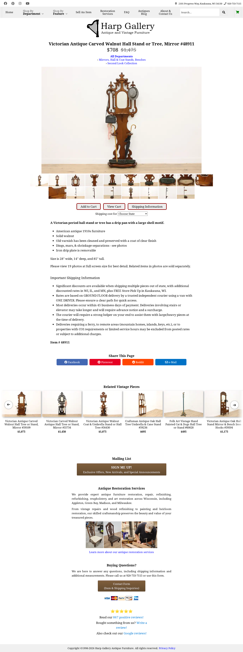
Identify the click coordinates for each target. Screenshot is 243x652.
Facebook (73, 362)
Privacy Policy (167, 648)
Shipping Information (147, 206)
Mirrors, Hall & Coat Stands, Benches (122, 59)
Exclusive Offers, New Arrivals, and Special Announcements (121, 469)
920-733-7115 (234, 3)
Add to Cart (89, 206)
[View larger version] (121, 120)
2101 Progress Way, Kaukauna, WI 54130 (200, 3)
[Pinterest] (13, 3)
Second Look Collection (122, 63)
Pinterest (107, 362)
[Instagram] (20, 3)
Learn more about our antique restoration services (121, 552)
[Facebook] (5, 3)
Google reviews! (135, 633)
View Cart (114, 206)
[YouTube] (27, 3)
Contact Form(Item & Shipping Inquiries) (121, 586)
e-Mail (172, 362)
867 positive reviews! (128, 617)
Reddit (139, 362)
